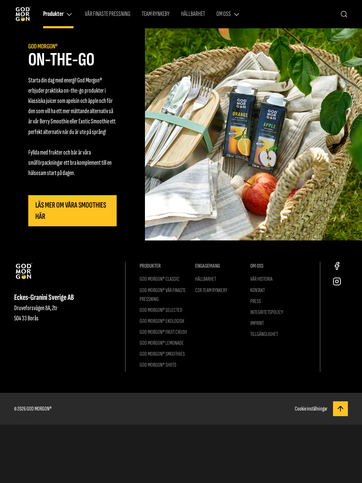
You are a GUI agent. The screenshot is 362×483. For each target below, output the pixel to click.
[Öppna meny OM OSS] (236, 14)
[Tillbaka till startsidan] (23, 14)
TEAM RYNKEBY (156, 14)
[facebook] (337, 266)
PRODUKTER (150, 265)
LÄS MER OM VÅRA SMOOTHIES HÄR (70, 210)
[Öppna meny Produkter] (69, 14)
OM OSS (223, 14)
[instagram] (337, 281)
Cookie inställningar (311, 408)
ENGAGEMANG (207, 265)
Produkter (53, 14)
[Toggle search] (344, 14)
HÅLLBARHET (193, 14)
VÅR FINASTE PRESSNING (107, 14)
